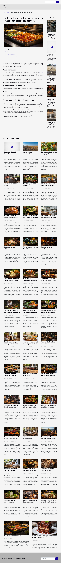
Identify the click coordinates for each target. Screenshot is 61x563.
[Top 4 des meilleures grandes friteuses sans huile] (30, 463)
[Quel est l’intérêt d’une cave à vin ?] (49, 336)
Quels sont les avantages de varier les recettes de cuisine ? (48, 312)
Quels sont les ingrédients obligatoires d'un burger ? (30, 280)
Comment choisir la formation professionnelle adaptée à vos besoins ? (51, 57)
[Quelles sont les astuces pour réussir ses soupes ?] (30, 209)
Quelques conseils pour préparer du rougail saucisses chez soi (30, 407)
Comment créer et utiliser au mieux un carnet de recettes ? (10, 248)
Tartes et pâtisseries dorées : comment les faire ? (10, 217)
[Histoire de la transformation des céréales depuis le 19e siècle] (51, 69)
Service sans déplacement (10, 54)
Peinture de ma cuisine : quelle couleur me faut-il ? (48, 217)
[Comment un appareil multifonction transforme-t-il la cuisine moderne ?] (51, 114)
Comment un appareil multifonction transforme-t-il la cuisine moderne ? (51, 125)
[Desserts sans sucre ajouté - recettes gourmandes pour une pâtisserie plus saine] (51, 90)
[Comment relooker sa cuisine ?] (12, 178)
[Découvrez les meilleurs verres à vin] (30, 368)
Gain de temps (8, 51)
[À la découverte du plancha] (16, 527)
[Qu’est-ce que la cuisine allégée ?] (30, 178)
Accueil (4, 12)
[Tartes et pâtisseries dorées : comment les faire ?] (12, 209)
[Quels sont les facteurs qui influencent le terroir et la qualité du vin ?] (49, 431)
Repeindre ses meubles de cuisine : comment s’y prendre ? (48, 185)
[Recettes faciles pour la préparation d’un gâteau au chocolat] (44, 527)
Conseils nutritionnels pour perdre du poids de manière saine (30, 312)
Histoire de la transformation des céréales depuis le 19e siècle (51, 79)
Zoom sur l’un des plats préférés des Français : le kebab (48, 502)
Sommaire (7, 49)
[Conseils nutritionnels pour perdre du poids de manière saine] (30, 304)
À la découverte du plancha (12, 535)
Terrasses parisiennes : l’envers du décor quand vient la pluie (51, 35)
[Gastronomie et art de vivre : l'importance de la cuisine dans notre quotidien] (12, 304)
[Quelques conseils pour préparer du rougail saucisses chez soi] (30, 399)
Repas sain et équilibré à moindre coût (12, 57)
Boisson (18, 558)
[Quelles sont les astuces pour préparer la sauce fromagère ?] (12, 273)
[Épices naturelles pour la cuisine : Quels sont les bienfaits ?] (12, 431)
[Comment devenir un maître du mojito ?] (12, 494)
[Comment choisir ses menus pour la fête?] (12, 368)
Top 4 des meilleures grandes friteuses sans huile (29, 470)
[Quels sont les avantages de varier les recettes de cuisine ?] (49, 304)
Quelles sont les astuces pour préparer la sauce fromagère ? (11, 280)
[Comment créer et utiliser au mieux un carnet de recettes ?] (12, 241)
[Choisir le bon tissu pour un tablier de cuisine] (49, 399)
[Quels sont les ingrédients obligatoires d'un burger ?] (30, 273)
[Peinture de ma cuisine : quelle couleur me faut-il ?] (49, 209)
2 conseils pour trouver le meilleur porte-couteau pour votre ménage (30, 343)
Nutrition (4, 558)
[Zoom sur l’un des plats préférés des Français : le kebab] (49, 494)
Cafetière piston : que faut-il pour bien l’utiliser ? (12, 343)
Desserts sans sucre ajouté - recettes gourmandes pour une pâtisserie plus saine (51, 102)
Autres (8, 12)
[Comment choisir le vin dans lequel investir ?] (12, 399)
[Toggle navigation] (4, 6)
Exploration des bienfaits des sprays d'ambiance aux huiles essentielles (49, 153)
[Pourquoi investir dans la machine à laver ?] (12, 463)
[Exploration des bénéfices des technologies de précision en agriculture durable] (30, 146)
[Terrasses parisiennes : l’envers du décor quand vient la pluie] (51, 25)
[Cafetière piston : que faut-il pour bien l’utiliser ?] (12, 336)
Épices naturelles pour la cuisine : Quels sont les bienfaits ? (11, 438)
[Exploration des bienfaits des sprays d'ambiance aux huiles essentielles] (49, 146)
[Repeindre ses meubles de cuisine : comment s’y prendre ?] (49, 178)
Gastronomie (11, 558)
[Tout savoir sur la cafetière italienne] (49, 241)
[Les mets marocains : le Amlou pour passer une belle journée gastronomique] (49, 368)
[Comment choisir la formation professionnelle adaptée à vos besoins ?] (51, 46)
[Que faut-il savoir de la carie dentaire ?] (49, 463)
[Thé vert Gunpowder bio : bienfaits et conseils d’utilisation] (30, 241)
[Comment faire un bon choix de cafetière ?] (30, 494)
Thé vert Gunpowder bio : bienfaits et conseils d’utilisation (30, 248)
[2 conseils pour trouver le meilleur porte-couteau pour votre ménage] (30, 336)
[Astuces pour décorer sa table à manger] (30, 431)
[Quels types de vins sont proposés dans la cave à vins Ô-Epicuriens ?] (49, 273)
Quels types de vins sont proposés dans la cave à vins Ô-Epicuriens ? (48, 280)
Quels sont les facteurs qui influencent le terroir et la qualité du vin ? (49, 438)
